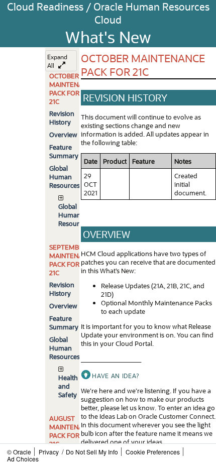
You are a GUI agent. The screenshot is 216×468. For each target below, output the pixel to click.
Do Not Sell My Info (92, 451)
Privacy (49, 451)
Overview (63, 134)
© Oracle (19, 451)
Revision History (61, 117)
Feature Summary (63, 151)
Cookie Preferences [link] (153, 451)
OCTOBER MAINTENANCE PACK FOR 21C (72, 88)
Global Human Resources (64, 176)
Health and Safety (68, 386)
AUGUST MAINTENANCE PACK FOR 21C (72, 431)
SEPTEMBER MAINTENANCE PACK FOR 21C (72, 260)
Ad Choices (23, 458)
